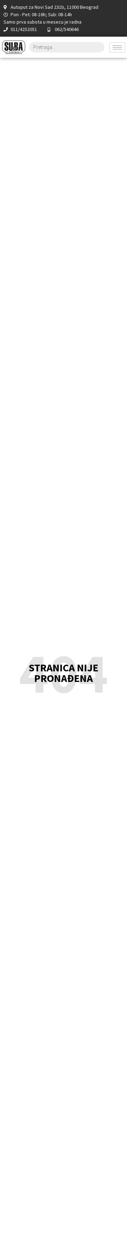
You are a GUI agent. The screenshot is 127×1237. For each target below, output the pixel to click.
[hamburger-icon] (117, 47)
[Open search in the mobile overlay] (66, 47)
